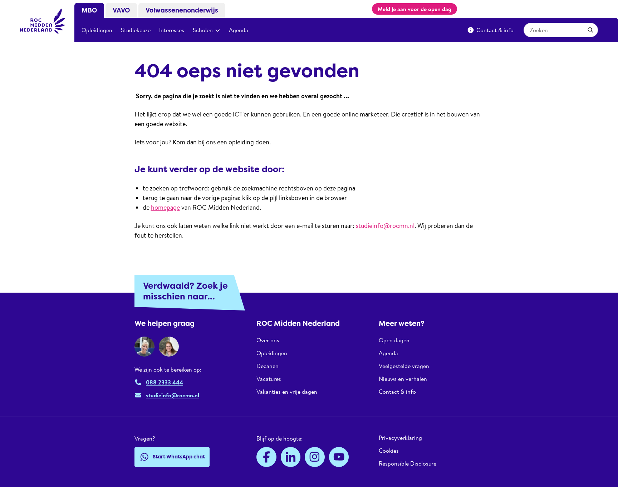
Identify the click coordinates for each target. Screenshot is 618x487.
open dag (439, 9)
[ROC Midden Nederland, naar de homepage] (43, 21)
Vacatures (268, 379)
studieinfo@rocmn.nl (385, 225)
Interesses (171, 30)
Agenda (238, 30)
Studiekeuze (136, 30)
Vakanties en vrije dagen (286, 392)
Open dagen (394, 340)
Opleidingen (97, 30)
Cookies (389, 450)
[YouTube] (339, 457)
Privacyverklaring (400, 438)
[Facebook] (266, 457)
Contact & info (495, 30)
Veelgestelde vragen (404, 366)
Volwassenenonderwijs (182, 10)
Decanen (267, 366)
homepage (165, 207)
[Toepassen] (590, 30)
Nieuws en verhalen (403, 379)
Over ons (267, 340)
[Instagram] (315, 457)
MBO (89, 10)
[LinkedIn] (291, 457)
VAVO (121, 10)
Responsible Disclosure (407, 463)
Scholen (203, 30)
